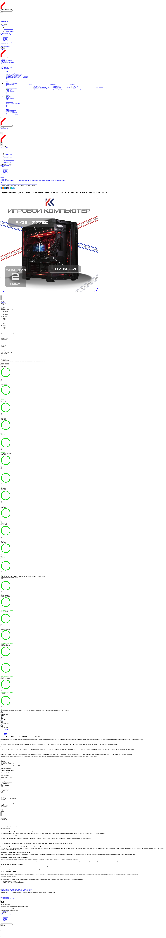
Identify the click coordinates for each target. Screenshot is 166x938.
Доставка (5, 733)
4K (7, 364)
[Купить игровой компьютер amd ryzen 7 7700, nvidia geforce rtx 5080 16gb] (49, 291)
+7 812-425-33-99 (4, 21)
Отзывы (5, 730)
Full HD (2, 364)
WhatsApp (5, 40)
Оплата (4, 731)
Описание (5, 729)
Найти (2, 925)
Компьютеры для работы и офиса (8, 184)
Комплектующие (61, 180)
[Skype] (12, 188)
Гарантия (5, 734)
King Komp (3, 302)
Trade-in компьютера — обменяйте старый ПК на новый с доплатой (16, 890)
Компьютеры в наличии (6, 180)
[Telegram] (14, 188)
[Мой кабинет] (1, 131)
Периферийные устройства (51, 180)
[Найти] (2, 12)
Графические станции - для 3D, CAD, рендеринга (26, 184)
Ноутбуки (38, 180)
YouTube (5, 39)
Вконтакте (5, 37)
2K (5, 364)
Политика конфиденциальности (9, 922)
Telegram (5, 38)
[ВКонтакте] (1, 188)
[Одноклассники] (3, 188)
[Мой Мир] (5, 188)
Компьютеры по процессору (30, 180)
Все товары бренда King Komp (7, 898)
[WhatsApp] (10, 188)
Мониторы (42, 180)
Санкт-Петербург (9, 42)
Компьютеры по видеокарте (17, 180)
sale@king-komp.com (6, 33)
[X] (7, 188)
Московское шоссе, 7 (6, 34)
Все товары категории (5, 897)
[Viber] (8, 188)
